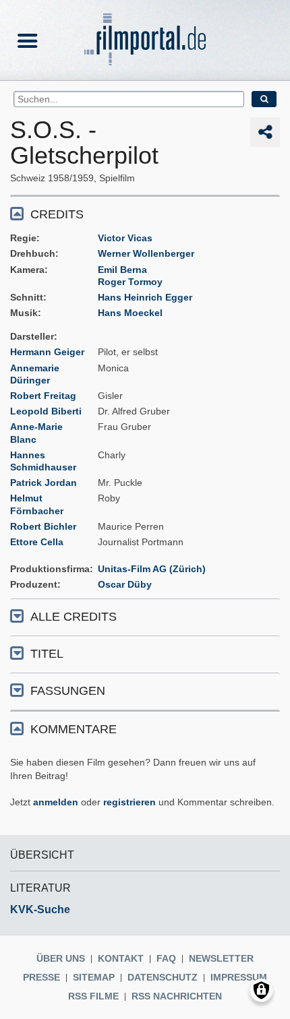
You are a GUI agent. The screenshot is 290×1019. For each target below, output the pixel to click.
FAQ (166, 958)
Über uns (60, 958)
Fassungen (67, 691)
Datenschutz (162, 977)
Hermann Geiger (47, 351)
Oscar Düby (125, 584)
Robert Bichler (43, 526)
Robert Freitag (43, 395)
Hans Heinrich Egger (145, 297)
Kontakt (121, 958)
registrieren (129, 802)
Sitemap (94, 977)
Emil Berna (122, 269)
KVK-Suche (40, 909)
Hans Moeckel (130, 312)
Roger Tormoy (130, 281)
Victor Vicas (125, 238)
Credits (57, 214)
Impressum (238, 977)
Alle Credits (73, 616)
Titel (46, 653)
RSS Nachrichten (177, 996)
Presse (41, 977)
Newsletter (221, 958)
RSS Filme (93, 996)
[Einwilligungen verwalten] (261, 990)
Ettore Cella (36, 541)
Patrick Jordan (43, 482)
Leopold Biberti (46, 411)
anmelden (55, 802)
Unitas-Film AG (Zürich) (152, 568)
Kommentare (73, 729)
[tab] (145, 213)
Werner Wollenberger (146, 253)
